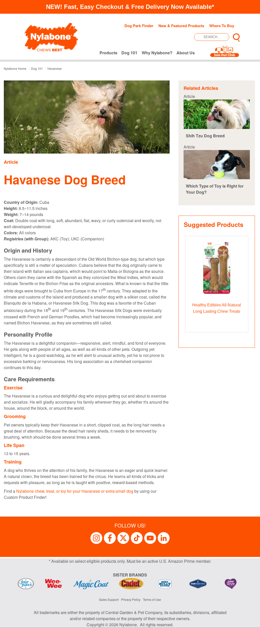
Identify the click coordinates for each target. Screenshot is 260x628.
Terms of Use (152, 599)
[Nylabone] (51, 37)
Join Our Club (224, 53)
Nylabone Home (15, 68)
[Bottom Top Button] (248, 621)
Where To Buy (221, 25)
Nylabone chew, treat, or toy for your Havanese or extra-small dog (74, 491)
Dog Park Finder (138, 25)
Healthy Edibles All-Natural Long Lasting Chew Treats (216, 308)
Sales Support (109, 599)
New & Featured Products (181, 25)
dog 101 (37, 68)
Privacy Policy (130, 599)
